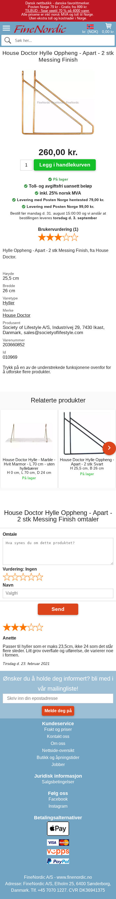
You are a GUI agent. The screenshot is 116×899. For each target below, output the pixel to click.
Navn (8, 585)
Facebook (58, 799)
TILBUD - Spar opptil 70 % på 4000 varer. (57, 11)
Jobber (58, 764)
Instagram (58, 806)
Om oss (58, 743)
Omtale (10, 534)
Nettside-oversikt (58, 750)
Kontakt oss (58, 736)
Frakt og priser (58, 729)
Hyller (9, 302)
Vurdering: (20, 569)
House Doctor (16, 315)
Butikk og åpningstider (58, 757)
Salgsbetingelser (58, 782)
